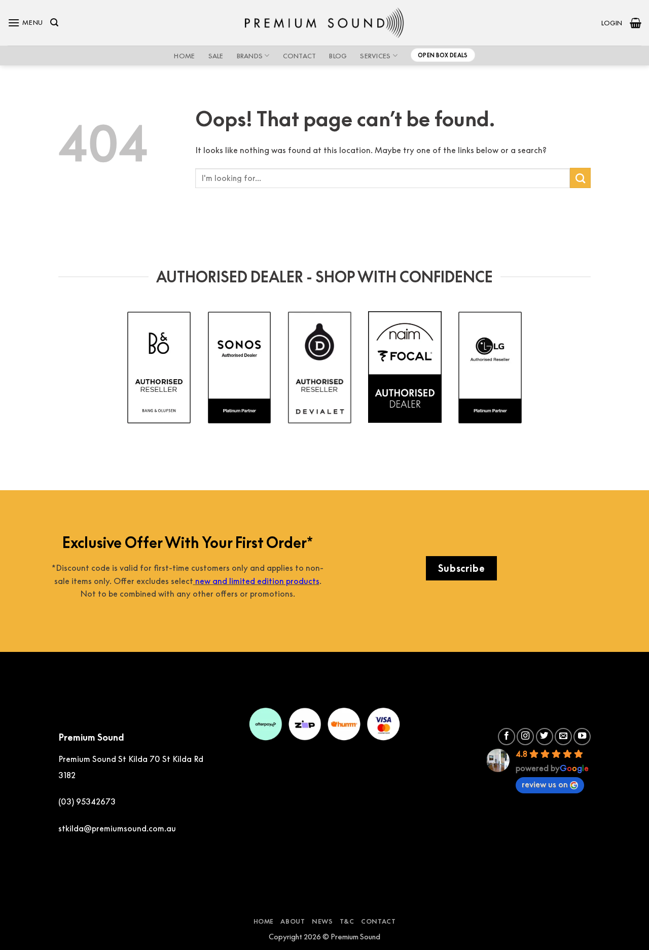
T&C (347, 921)
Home (184, 56)
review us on (545, 784)
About (292, 921)
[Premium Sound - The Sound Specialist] (325, 23)
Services (375, 56)
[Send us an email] (563, 736)
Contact (299, 56)
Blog (338, 56)
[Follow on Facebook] (506, 736)
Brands (250, 56)
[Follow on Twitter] (544, 736)
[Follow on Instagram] (525, 736)
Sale (216, 56)
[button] (25, 22)
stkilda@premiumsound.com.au (117, 828)
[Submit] (580, 178)
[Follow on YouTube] (582, 736)
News (322, 921)
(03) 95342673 (87, 801)
